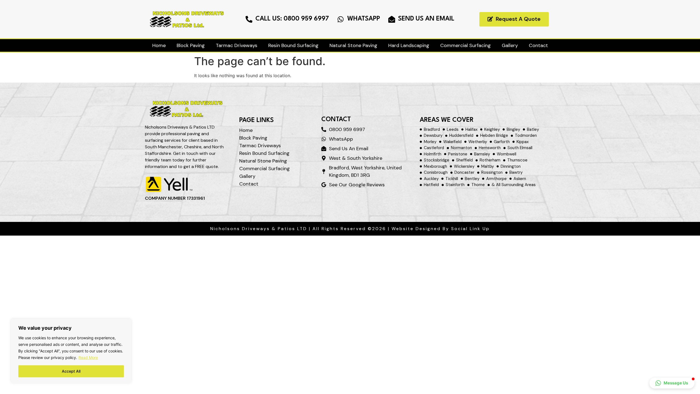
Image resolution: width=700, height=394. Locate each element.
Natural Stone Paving (353, 45)
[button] (672, 383)
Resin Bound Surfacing (293, 45)
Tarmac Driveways (236, 45)
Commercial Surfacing (465, 45)
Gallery (510, 45)
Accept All (71, 371)
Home (159, 45)
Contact (538, 45)
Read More (88, 357)
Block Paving (191, 45)
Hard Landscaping (408, 45)
